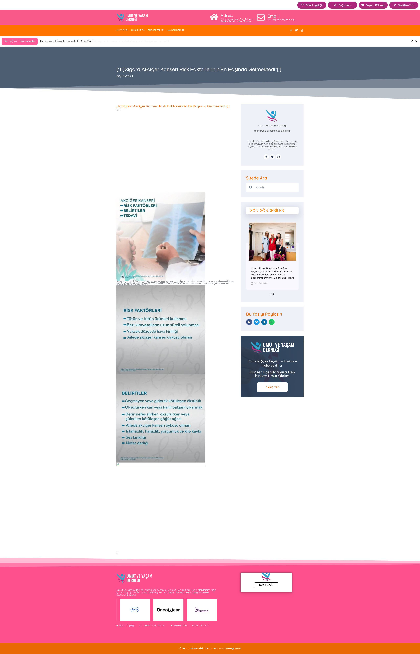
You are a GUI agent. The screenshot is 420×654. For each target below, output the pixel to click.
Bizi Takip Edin (266, 585)
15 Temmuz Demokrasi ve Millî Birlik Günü (67, 41)
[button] (416, 41)
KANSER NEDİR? (175, 30)
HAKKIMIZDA (138, 30)
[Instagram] (301, 30)
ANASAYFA (122, 30)
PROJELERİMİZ (155, 30)
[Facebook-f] (291, 30)
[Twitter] (296, 30)
